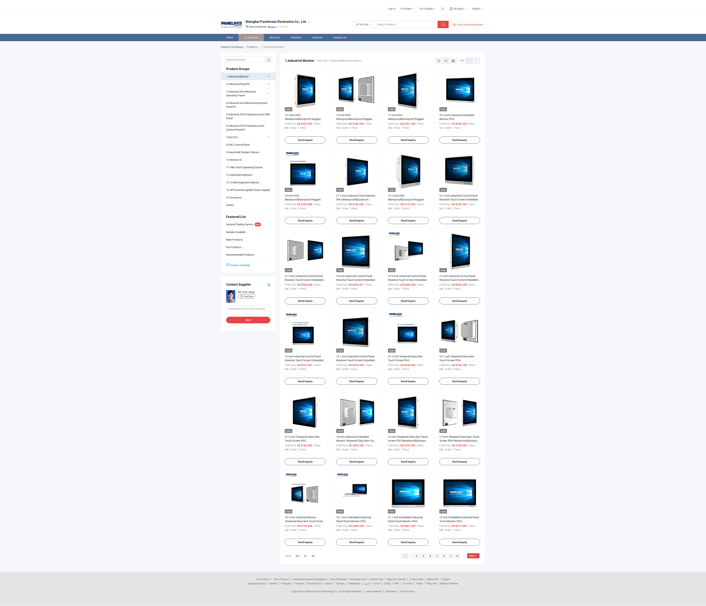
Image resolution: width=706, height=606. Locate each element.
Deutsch (341, 583)
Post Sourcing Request (470, 24)
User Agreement (373, 591)
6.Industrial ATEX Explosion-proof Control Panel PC (245, 127)
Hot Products (263, 579)
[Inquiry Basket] (443, 8)
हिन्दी (397, 583)
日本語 (387, 583)
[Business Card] (268, 284)
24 (297, 556)
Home (229, 37)
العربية (367, 583)
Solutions (296, 37)
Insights (446, 579)
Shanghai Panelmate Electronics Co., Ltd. (276, 22)
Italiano (329, 583)
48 (313, 556)
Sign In (392, 8)
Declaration (391, 591)
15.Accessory (234, 197)
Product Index (416, 579)
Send (248, 320)
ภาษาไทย (407, 583)
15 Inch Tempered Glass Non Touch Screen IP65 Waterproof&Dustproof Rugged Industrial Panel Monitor (408, 440)
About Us (274, 37)
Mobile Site (432, 579)
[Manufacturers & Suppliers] (244, 7)
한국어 (377, 583)
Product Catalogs (240, 265)
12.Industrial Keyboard (239, 175)
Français (299, 583)
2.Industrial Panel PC (238, 84)
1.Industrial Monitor (237, 76)
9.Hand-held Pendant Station (242, 152)
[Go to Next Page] (476, 60)
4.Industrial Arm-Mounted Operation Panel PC (247, 105)
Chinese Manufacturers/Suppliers (309, 579)
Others (230, 205)
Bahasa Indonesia (449, 583)
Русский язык (314, 583)
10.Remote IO (234, 159)
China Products (281, 579)
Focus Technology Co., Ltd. (329, 591)
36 (305, 556)
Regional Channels (396, 579)
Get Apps (458, 8)
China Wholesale (338, 579)
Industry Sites (376, 579)
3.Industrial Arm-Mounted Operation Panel (241, 93)
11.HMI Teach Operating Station (244, 167)
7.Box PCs (232, 137)
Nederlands (354, 583)
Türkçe (419, 583)
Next (472, 555)
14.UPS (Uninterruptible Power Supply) (248, 190)
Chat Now (248, 296)
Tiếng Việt (431, 583)
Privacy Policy (408, 591)
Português (286, 583)
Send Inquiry (305, 139)
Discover (317, 37)
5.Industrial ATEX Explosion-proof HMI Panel (248, 116)
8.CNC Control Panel (237, 144)
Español (273, 583)
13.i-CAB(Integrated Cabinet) (242, 182)
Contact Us (339, 37)
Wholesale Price (358, 579)
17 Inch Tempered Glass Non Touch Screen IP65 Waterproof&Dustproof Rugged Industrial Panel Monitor (459, 440)
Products (253, 37)
